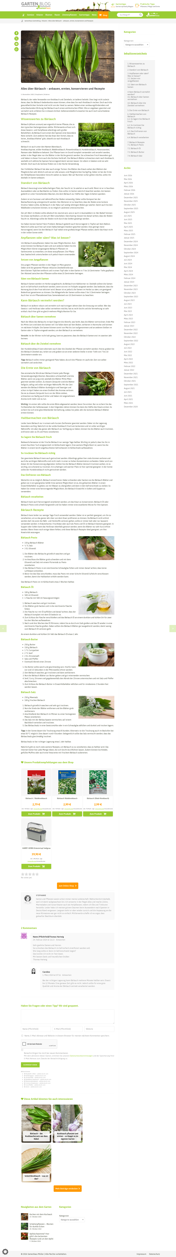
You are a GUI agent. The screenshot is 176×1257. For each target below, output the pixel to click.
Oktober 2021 (130, 381)
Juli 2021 (128, 392)
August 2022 (129, 344)
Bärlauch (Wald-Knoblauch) (98, 798)
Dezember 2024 (131, 241)
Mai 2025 (128, 223)
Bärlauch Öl (136, 148)
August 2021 (129, 388)
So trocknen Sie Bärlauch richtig (136, 126)
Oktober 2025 (130, 205)
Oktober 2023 (130, 293)
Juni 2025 (128, 219)
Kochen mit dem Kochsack (41, 1214)
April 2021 (128, 399)
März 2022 (128, 362)
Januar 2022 (129, 370)
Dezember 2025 (131, 197)
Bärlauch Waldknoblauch (67, 798)
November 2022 (131, 333)
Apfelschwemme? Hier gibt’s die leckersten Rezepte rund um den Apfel (41, 1236)
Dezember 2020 (131, 407)
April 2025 (128, 227)
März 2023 (128, 318)
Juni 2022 (128, 352)
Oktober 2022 (130, 337)
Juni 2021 (128, 396)
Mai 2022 (128, 355)
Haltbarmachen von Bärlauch (137, 115)
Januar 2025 (129, 238)
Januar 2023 (129, 326)
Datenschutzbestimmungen (81, 1056)
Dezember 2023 (131, 285)
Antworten (60, 940)
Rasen (57, 15)
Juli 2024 (128, 260)
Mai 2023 (128, 311)
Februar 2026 (129, 190)
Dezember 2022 (131, 329)
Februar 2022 (129, 366)
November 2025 (131, 201)
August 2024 (129, 256)
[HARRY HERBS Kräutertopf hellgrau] (36, 832)
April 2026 (128, 183)
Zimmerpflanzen (69, 15)
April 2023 (128, 315)
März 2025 (128, 230)
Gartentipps (84, 15)
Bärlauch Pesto (137, 145)
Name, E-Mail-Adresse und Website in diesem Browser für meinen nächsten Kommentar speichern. (66, 1036)
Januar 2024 (129, 282)
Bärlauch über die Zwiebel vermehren (137, 104)
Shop (104, 15)
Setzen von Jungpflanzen (134, 79)
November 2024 (131, 245)
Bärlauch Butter (137, 152)
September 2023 (131, 296)
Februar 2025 (129, 234)
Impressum (141, 1254)
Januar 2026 (129, 194)
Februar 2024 (129, 278)
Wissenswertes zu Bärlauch (136, 65)
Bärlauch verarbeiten (140, 137)
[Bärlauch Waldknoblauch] (67, 782)
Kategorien (128, 41)
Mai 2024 (128, 267)
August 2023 (129, 300)
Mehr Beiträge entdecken (66, 1189)
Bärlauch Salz (136, 156)
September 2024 (131, 252)
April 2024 (128, 271)
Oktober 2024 (130, 249)
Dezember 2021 (131, 374)
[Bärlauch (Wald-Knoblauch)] (98, 782)
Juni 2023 (128, 308)
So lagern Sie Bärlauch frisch (139, 120)
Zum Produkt (34, 814)
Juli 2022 (128, 348)
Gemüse (30, 15)
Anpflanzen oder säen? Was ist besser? (138, 74)
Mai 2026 (128, 179)
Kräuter (40, 15)
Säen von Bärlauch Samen (137, 85)
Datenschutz (154, 1254)
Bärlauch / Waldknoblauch (36, 798)
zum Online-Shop (66, 886)
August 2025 (129, 212)
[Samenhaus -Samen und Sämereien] (152, 16)
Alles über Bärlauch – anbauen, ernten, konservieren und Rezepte (63, 88)
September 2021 (131, 385)
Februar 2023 (129, 322)
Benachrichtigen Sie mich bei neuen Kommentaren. (46, 1053)
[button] (16, 33)
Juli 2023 (128, 304)
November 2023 (131, 289)
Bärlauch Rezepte (137, 142)
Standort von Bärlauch (138, 70)
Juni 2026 (128, 175)
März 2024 (128, 274)
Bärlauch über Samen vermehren (138, 98)
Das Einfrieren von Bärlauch (137, 132)
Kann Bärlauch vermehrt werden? (139, 93)
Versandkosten (37, 808)
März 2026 (128, 186)
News (94, 15)
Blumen (48, 15)
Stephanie (39, 94)
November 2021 (131, 377)
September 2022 (131, 341)
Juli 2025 (128, 216)
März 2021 (128, 403)
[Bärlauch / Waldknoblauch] (36, 782)
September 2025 (131, 208)
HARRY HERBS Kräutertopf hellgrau (36, 848)
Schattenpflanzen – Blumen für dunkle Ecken (41, 1225)
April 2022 (128, 359)
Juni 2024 (128, 263)
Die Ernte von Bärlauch (139, 110)
